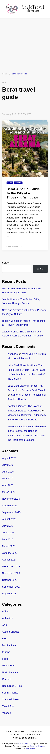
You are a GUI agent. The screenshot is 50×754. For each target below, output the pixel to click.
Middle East (8, 665)
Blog (10, 183)
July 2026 (7, 465)
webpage (13, 354)
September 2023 (11, 586)
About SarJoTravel (16, 731)
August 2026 (9, 458)
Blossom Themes (37, 746)
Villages (6, 713)
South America (10, 692)
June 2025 (8, 532)
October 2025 (9, 505)
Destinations (9, 645)
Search (6, 262)
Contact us (36, 731)
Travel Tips (8, 706)
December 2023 (11, 566)
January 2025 (9, 553)
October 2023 (9, 580)
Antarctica (7, 618)
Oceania (6, 679)
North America (10, 672)
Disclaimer (15, 735)
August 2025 (9, 519)
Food (5, 658)
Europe (18, 183)
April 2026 (7, 485)
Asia (4, 625)
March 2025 (8, 546)
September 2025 (11, 512)
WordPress (30, 748)
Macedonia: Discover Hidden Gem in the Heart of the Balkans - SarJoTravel (27, 431)
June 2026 (8, 471)
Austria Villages (10, 631)
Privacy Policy (32, 735)
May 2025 (7, 539)
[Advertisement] (25, 44)
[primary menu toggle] (3, 9)
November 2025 (11, 498)
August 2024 (9, 559)
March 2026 (8, 492)
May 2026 (7, 478)
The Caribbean (10, 699)
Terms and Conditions (25, 738)
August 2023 (9, 593)
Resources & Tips (12, 686)
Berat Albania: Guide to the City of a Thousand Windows (23, 193)
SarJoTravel (33, 7)
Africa (5, 611)
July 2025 (7, 525)
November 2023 (11, 573)
